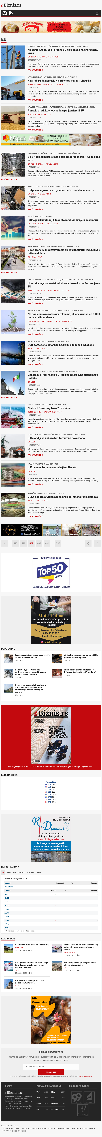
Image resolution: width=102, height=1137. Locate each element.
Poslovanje (59, 290)
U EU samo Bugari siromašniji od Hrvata (52, 467)
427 (15, 543)
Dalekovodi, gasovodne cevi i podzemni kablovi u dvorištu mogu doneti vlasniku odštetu (30, 672)
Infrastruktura (38, 57)
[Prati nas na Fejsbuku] (13, 1131)
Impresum (15, 1128)
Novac (33, 224)
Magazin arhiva (87, 1128)
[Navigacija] (97, 13)
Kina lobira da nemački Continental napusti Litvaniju (59, 80)
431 (47, 543)
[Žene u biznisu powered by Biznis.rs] (83, 1110)
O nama (5, 1128)
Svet (53, 84)
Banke (30, 290)
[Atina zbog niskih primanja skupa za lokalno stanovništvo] (57, 966)
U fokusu (50, 57)
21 (31, 950)
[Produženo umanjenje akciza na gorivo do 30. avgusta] (8, 984)
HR (14, 873)
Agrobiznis (32, 114)
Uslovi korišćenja (62, 1128)
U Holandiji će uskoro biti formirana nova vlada (56, 438)
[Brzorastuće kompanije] (89, 1097)
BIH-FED (31, 873)
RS (3, 873)
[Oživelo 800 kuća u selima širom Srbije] (8, 948)
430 (39, 543)
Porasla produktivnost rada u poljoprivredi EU (56, 110)
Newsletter (75, 1128)
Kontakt (24, 1128)
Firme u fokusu (43, 84)
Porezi (43, 321)
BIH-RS (21, 873)
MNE (39, 873)
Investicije (41, 290)
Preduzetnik (52, 321)
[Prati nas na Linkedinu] (24, 1131)
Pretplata (6, 1131)
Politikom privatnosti (84, 1076)
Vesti (57, 57)
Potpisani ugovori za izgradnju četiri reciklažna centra (61, 190)
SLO (9, 873)
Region (34, 164)
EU (29, 57)
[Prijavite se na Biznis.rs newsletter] (5, 13)
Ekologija (32, 321)
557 (58, 543)
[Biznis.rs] (13, 1092)
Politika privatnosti (46, 1128)
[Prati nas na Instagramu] (21, 1131)
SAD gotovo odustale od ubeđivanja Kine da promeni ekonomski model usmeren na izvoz (31, 965)
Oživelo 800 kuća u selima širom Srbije (32, 945)
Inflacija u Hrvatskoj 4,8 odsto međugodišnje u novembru (63, 220)
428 (23, 543)
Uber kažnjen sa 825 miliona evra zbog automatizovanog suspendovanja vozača (81, 947)
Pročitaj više (34, 70)
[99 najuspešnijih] (77, 1097)
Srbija (40, 164)
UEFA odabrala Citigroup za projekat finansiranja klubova (63, 496)
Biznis (30, 84)
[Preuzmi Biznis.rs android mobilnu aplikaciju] (11, 13)
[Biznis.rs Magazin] (51, 736)
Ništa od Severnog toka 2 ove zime (49, 408)
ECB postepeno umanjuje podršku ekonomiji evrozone (61, 345)
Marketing (33, 1128)
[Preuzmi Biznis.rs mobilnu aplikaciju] (16, 1131)
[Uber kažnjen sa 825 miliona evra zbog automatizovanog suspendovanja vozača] (57, 948)
